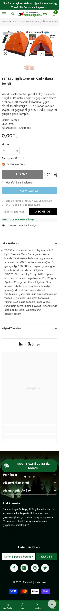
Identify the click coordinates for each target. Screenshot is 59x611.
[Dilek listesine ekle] (48, 175)
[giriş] (45, 14)
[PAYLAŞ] (54, 175)
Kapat (56, 4)
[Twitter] (45, 568)
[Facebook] (14, 568)
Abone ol (43, 212)
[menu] (4, 14)
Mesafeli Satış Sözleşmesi (20, 182)
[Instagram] (24, 568)
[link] (29, 431)
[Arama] (13, 14)
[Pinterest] (35, 568)
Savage (15, 120)
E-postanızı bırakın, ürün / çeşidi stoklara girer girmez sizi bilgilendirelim (27, 203)
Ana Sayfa (6, 21)
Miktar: (6, 144)
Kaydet (46, 557)
